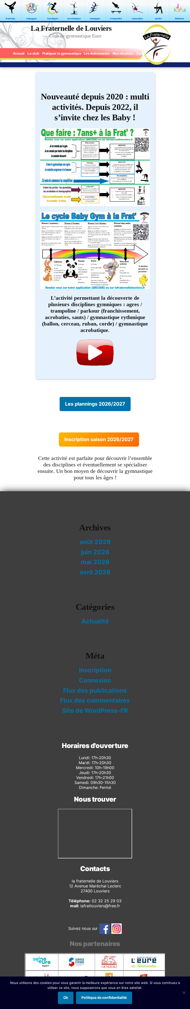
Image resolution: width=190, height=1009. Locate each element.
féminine (179, 18)
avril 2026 (95, 572)
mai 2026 (95, 562)
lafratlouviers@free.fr (99, 905)
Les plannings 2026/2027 (95, 404)
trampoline (116, 18)
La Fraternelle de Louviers (71, 28)
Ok (65, 997)
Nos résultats (123, 53)
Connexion (95, 680)
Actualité (95, 621)
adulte (158, 18)
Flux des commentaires (95, 700)
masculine (137, 18)
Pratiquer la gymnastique (61, 53)
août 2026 (95, 542)
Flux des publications (95, 690)
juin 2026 (95, 552)
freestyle (10, 18)
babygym (31, 18)
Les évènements (96, 53)
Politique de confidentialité (104, 997)
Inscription (95, 670)
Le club (33, 53)
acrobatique (74, 18)
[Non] (183, 992)
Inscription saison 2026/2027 (99, 439)
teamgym (95, 18)
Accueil (18, 53)
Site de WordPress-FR (95, 710)
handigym (52, 18)
